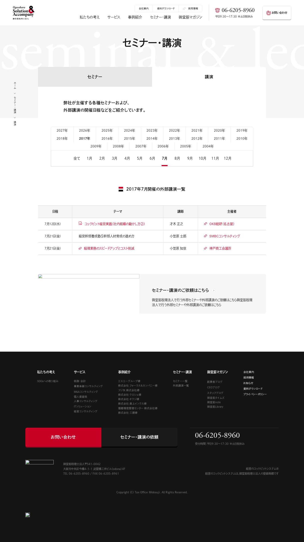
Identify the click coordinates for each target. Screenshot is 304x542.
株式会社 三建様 (128, 412)
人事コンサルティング (85, 401)
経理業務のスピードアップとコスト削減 (110, 248)
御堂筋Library (215, 406)
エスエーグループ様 (129, 381)
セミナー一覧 (180, 381)
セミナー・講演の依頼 (139, 437)
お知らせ (248, 383)
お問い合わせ (279, 12)
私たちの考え (89, 17)
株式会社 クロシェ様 (129, 394)
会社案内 (144, 8)
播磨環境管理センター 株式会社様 (138, 408)
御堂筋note (214, 402)
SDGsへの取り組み (47, 381)
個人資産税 (80, 396)
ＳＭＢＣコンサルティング (224, 236)
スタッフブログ (215, 393)
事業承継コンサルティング (88, 386)
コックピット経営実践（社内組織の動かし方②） (115, 224)
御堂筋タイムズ (216, 398)
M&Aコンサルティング (86, 392)
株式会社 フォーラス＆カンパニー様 (138, 385)
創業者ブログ (215, 382)
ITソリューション (82, 406)
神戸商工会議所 (220, 248)
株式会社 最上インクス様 (132, 403)
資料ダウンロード (166, 8)
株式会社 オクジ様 (128, 399)
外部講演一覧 (181, 385)
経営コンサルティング (85, 411)
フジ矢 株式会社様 (129, 390)
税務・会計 (80, 381)
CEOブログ (213, 387)
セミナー (94, 77)
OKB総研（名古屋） (222, 224)
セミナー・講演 (160, 17)
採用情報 (193, 8)
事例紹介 (135, 17)
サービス (113, 17)
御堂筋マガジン (190, 17)
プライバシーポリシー (255, 394)
